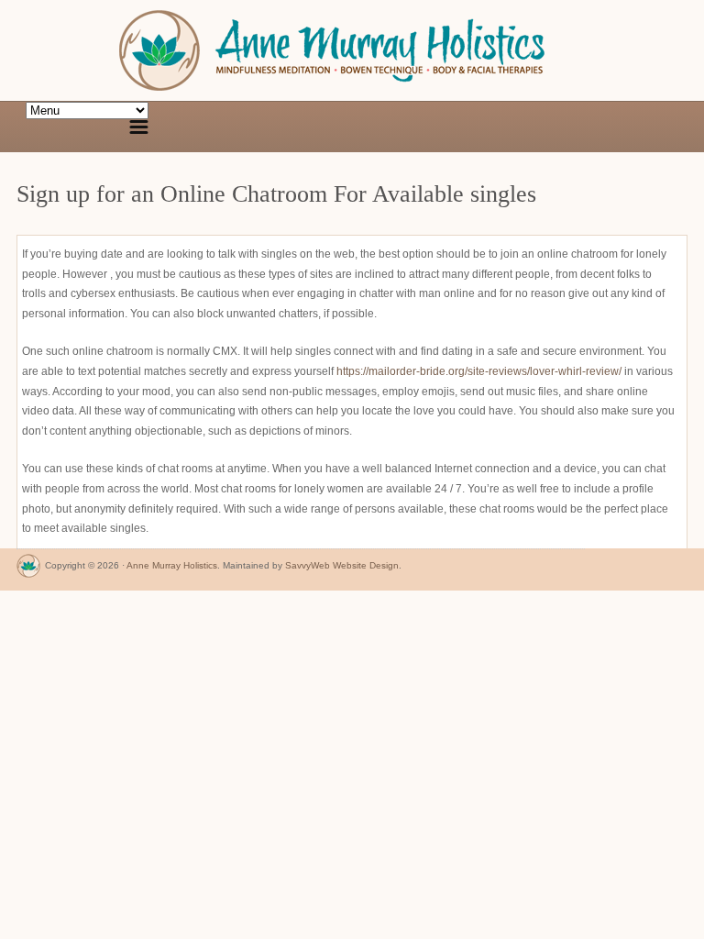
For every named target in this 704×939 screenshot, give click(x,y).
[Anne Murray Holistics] (28, 570)
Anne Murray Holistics (171, 565)
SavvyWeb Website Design (342, 565)
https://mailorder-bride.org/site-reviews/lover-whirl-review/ (479, 371)
